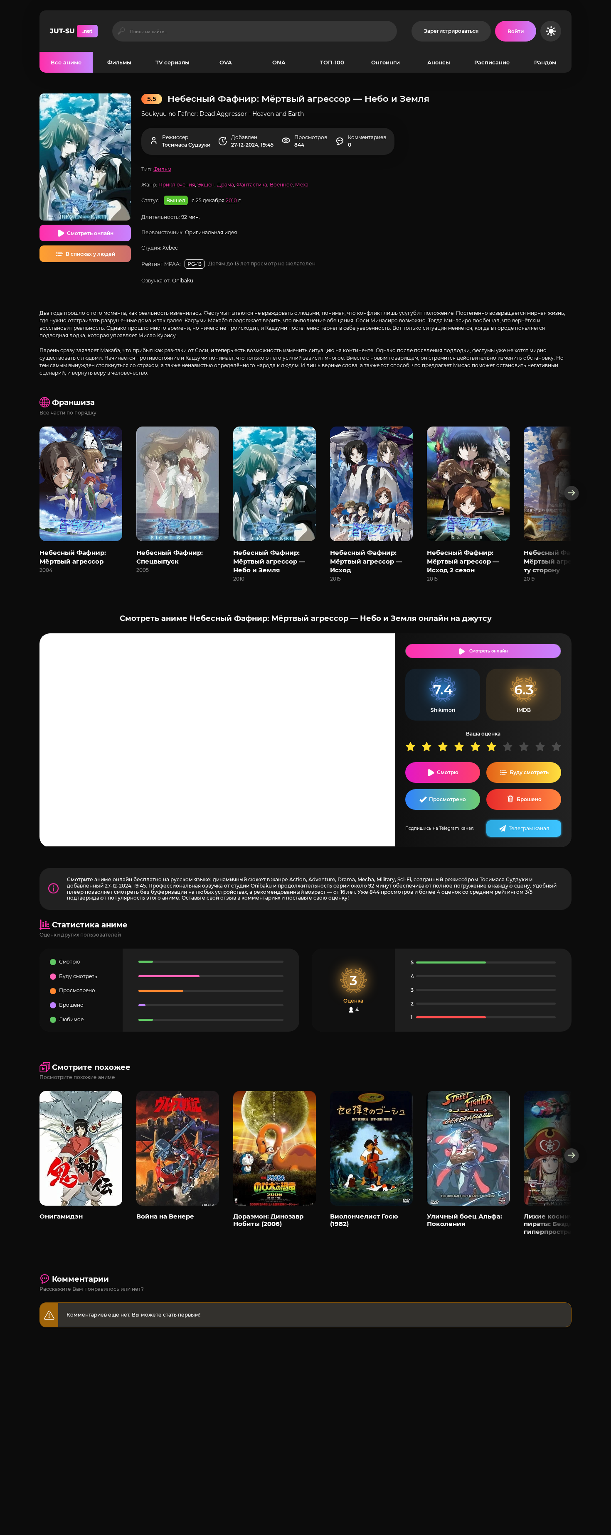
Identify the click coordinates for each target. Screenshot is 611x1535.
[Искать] (121, 31)
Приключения (176, 184)
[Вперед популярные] (571, 1155)
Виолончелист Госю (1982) (364, 1220)
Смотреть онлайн (90, 233)
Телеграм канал (529, 828)
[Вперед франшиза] (571, 493)
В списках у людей (90, 254)
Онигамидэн (61, 1216)
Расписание (492, 62)
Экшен (205, 184)
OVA (225, 62)
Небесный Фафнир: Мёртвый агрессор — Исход (366, 561)
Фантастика (252, 184)
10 (559, 746)
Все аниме (66, 62)
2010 (231, 200)
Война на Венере (165, 1216)
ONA (279, 62)
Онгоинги (385, 62)
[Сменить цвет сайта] (550, 31)
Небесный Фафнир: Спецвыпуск (169, 557)
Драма (225, 184)
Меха (301, 184)
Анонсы (438, 62)
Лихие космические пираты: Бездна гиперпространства (559, 1224)
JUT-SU (71, 31)
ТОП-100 (332, 62)
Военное (281, 184)
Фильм (162, 169)
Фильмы (119, 62)
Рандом (545, 62)
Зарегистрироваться (451, 31)
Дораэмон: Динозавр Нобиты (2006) (268, 1220)
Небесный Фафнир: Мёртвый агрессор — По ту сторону (565, 561)
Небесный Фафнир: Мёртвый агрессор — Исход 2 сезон (463, 561)
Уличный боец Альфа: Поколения (464, 1220)
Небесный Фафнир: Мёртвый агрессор (72, 557)
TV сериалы (172, 62)
